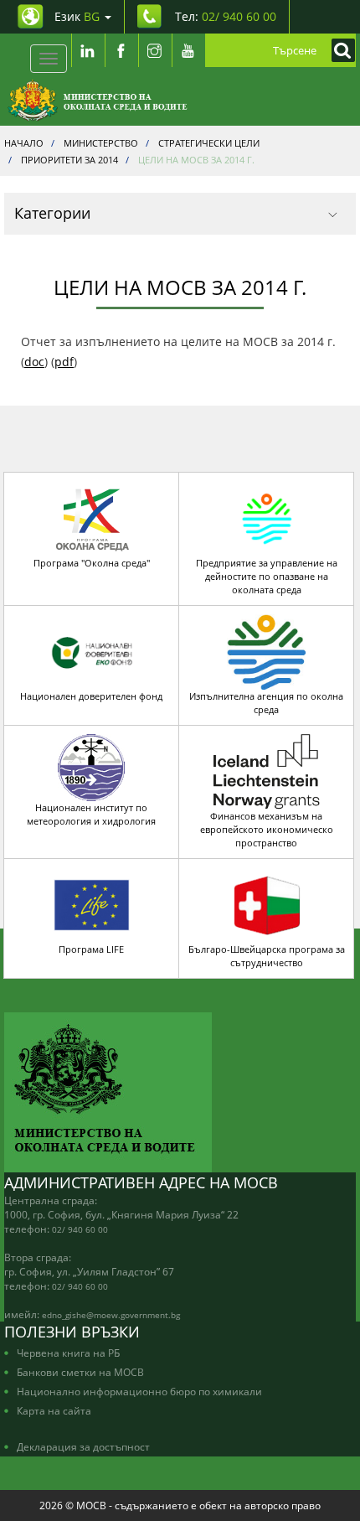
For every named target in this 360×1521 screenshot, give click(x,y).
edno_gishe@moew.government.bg (111, 1315)
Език (77, 16)
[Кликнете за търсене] (339, 50)
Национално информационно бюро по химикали (139, 1391)
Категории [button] (52, 213)
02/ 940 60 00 (80, 1229)
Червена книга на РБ (68, 1352)
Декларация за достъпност (83, 1446)
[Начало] (97, 101)
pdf (64, 362)
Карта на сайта (54, 1410)
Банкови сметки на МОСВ (80, 1372)
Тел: (225, 16)
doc (34, 362)
